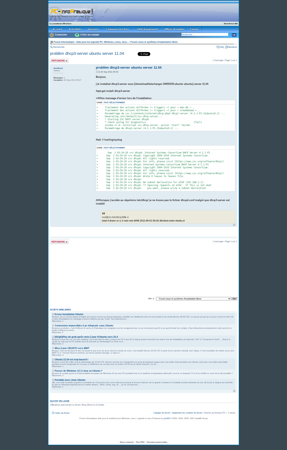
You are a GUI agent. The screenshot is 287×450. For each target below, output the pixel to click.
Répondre (54, 59)
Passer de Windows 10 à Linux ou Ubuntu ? (78, 370)
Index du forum (62, 413)
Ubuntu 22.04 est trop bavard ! (71, 359)
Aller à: (151, 298)
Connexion (61, 34)
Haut (234, 225)
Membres (232, 47)
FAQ (222, 47)
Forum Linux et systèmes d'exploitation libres (154, 42)
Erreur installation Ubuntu (69, 314)
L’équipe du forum (161, 413)
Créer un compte (89, 34)
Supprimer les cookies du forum (187, 413)
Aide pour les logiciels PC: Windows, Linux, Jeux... (102, 42)
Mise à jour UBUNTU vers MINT (72, 348)
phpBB (167, 418)
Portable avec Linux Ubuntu (70, 380)
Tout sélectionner (114, 102)
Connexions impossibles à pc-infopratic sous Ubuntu (84, 325)
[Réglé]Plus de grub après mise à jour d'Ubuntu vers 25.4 (86, 337)
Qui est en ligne (59, 401)
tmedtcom (58, 68)
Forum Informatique (64, 42)
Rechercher (59, 47)
